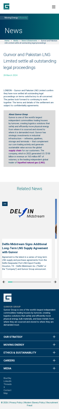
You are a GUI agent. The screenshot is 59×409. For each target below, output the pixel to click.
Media (15, 41)
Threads (8, 384)
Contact (7, 390)
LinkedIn (7, 381)
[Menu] (53, 7)
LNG (4, 204)
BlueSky (7, 378)
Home (7, 41)
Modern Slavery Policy (34, 402)
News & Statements (29, 41)
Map (6, 393)
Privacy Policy (16, 402)
